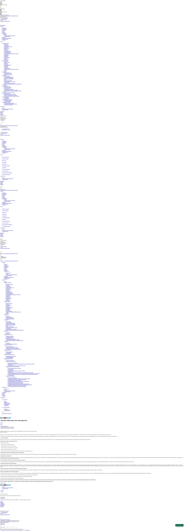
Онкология (6, 56)
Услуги (1, 41)
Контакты (2, 506)
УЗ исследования (7, 76)
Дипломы (3, 204)
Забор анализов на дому (8, 73)
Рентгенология (6, 82)
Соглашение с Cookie (15, 521)
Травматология (6, 48)
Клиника (1, 26)
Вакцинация (4, 84)
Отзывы (3, 32)
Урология (5, 49)
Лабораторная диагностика (8, 78)
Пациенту (4, 30)
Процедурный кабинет (8, 80)
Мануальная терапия (7, 101)
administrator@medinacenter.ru (5, 21)
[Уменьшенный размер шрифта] (0, 1)
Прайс (1, 113)
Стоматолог (6, 67)
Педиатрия (6, 66)
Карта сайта (2, 505)
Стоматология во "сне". (6, 93)
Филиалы (3, 27)
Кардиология (6, 54)
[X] (5, 418)
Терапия (5, 58)
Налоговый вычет (5, 39)
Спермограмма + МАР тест (8, 89)
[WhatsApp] (7, 418)
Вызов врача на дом (7, 72)
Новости (1, 112)
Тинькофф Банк (6, 97)
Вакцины (5, 85)
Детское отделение (5, 60)
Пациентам (2, 111)
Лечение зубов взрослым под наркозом (10, 95)
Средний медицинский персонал (9, 35)
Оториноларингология (8, 46)
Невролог (5, 61)
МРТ (5, 79)
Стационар (4, 91)
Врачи (5, 34)
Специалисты (2, 106)
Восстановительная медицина (7, 99)
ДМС (3, 31)
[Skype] (9, 418)
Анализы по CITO (7, 88)
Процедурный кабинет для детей (9, 81)
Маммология (6, 55)
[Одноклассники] (2, 418)
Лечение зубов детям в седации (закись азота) (11, 96)
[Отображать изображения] (0, 9)
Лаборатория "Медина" (6, 86)
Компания (2, 503)
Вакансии (4, 37)
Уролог (5, 70)
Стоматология (6, 45)
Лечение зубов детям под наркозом (10, 94)
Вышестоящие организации (6, 38)
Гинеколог (6, 63)
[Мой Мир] (3, 418)
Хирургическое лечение (6, 102)
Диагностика (4, 75)
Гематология (6, 50)
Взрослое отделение (5, 43)
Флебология (6, 59)
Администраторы (7, 36)
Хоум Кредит (6, 98)
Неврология (6, 47)
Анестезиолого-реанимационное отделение (11, 53)
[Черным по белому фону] (0, 5)
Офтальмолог (6, 65)
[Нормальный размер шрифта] (1, 2)
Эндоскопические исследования (9, 83)
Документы (4, 29)
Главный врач (4, 28)
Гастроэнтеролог (7, 62)
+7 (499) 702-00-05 (5, 18)
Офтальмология (6, 57)
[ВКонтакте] (1, 418)
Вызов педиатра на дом (8, 74)
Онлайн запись (2, 25)
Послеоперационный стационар (9, 92)
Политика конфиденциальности (5, 521)
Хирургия (6, 44)
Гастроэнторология (7, 52)
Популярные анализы (7, 87)
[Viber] (6, 418)
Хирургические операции (8, 104)
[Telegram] (10, 418)
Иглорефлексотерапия (8, 100)
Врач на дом (4, 71)
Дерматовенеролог (7, 68)
